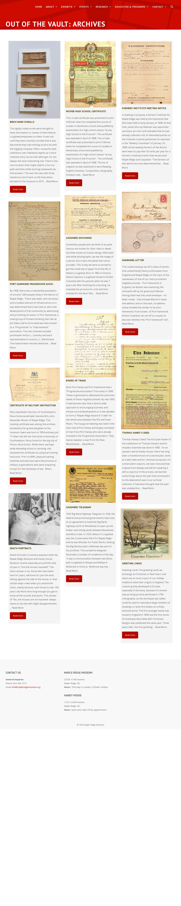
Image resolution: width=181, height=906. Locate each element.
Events (84, 6)
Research (102, 6)
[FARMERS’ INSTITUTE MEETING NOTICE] (147, 73)
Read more (18, 189)
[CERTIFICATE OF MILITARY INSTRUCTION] (34, 385)
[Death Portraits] (34, 519)
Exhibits (66, 6)
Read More (52, 181)
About (50, 6)
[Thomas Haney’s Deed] (147, 387)
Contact (157, 6)
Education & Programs (130, 6)
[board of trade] (91, 345)
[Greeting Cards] (147, 534)
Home (38, 6)
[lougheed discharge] (91, 215)
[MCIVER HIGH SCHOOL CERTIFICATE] (91, 74)
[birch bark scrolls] (34, 80)
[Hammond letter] (147, 222)
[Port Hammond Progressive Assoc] (34, 241)
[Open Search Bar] (172, 6)
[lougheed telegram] (91, 484)
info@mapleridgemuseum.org (26, 687)
